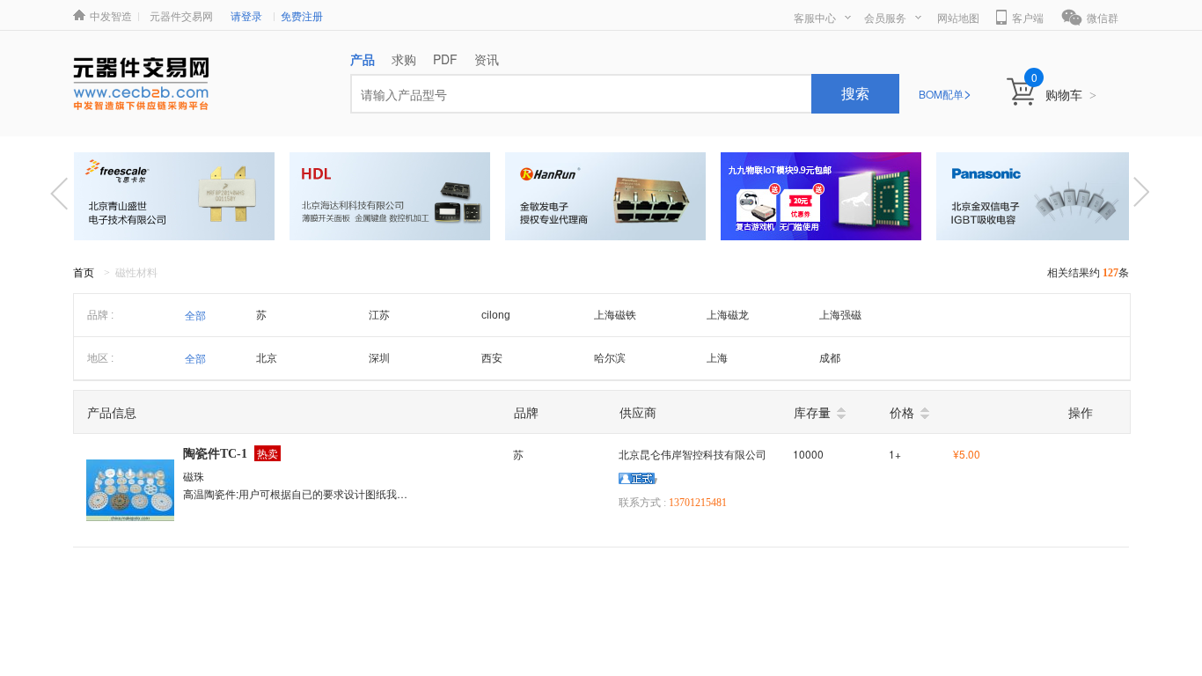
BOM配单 (945, 93)
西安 (491, 358)
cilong (495, 315)
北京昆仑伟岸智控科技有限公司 (692, 453)
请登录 (246, 15)
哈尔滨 (610, 358)
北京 (266, 358)
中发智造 (111, 15)
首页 (83, 273)
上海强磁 (840, 315)
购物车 (1070, 94)
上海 (717, 358)
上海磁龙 (728, 315)
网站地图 (958, 17)
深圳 (379, 358)
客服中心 (815, 17)
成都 (829, 358)
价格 (902, 412)
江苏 (379, 315)
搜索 (855, 93)
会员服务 (885, 17)
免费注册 (302, 15)
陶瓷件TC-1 (215, 453)
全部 (195, 316)
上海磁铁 (615, 315)
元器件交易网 (181, 15)
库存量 (812, 412)
